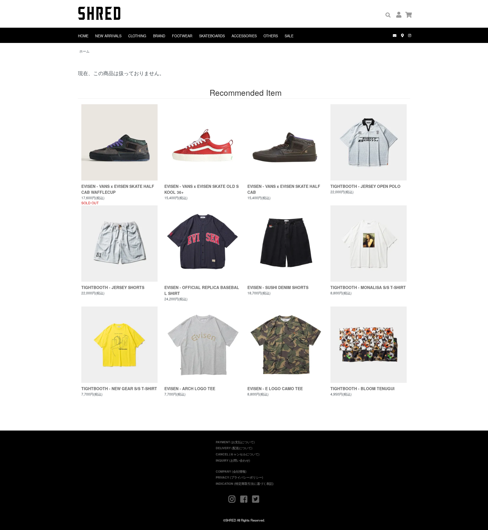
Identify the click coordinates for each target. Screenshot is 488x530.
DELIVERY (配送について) (234, 448)
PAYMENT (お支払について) (235, 442)
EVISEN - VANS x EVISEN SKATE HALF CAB (283, 189)
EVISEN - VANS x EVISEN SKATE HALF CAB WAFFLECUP (117, 189)
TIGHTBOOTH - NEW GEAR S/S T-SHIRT (119, 388)
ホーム (84, 51)
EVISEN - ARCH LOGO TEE (189, 388)
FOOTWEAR (182, 35)
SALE (289, 35)
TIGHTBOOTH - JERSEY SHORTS (112, 287)
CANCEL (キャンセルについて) (238, 454)
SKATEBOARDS (212, 35)
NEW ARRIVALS (108, 35)
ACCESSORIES (244, 35)
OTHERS (270, 35)
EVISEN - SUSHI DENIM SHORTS (277, 287)
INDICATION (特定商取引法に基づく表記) (245, 483)
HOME (83, 35)
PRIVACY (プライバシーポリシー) (239, 477)
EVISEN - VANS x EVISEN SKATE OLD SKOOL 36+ (201, 189)
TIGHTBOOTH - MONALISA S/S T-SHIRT (368, 287)
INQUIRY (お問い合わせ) (233, 460)
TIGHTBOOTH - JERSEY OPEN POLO (365, 186)
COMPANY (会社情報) (231, 471)
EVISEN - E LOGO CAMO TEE (275, 388)
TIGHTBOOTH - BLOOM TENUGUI (362, 388)
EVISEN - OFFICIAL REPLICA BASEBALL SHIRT (201, 290)
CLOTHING (137, 35)
